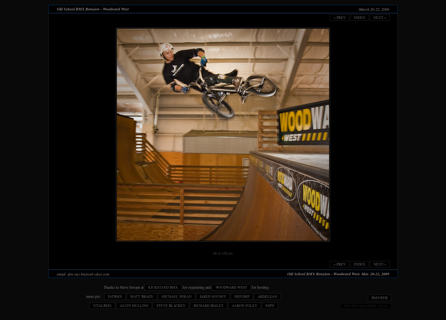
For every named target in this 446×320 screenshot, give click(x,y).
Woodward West (231, 287)
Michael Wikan (177, 296)
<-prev (339, 17)
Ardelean (267, 296)
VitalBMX (102, 305)
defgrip (241, 296)
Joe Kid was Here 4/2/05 (366, 306)
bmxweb (380, 297)
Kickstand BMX (163, 287)
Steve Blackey (170, 305)
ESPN (269, 305)
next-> (380, 17)
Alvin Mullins (134, 305)
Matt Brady (141, 296)
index (359, 17)
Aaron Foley (244, 305)
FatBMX (115, 296)
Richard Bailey (209, 305)
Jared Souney (213, 296)
